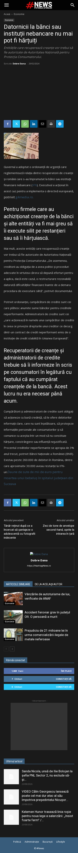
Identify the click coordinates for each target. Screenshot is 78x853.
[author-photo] (39, 554)
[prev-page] (6, 649)
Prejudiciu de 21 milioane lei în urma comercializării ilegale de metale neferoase (46, 635)
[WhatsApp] (25, 124)
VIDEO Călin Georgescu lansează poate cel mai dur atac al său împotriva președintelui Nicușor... (45, 796)
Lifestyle (60, 841)
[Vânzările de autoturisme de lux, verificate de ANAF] (13, 598)
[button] (6, 5)
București (48, 841)
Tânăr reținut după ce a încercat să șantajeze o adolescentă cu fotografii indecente (19, 531)
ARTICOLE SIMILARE (18, 584)
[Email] (42, 124)
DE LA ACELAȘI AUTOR (48, 584)
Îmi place (66, 670)
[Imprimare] (51, 124)
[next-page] (12, 649)
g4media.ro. (25, 197)
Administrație (32, 841)
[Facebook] (7, 124)
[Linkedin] (33, 124)
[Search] (72, 5)
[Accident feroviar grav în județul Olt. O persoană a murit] (13, 616)
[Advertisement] (39, 93)
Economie (19, 14)
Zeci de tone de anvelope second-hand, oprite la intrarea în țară (58, 529)
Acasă (7, 14)
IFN (34, 185)
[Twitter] (16, 124)
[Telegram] (60, 124)
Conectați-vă (64, 678)
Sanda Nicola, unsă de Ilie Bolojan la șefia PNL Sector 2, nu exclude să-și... (47, 775)
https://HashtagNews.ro (39, 565)
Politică (17, 841)
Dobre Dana (19, 63)
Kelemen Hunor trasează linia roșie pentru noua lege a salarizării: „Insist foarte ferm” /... (47, 816)
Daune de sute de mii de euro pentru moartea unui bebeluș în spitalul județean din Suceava (38, 478)
